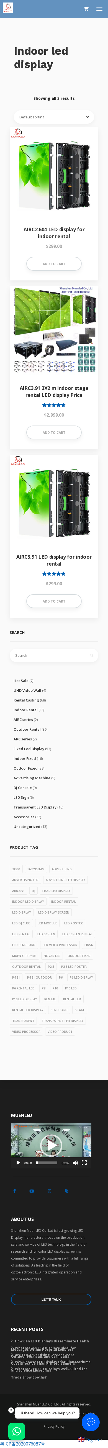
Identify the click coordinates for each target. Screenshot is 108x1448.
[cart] (86, 9)
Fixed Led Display (29, 748)
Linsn (88, 945)
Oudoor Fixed (26, 768)
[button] (51, 1145)
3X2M (16, 869)
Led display (21, 912)
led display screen (53, 912)
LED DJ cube (21, 923)
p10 (55, 988)
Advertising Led (25, 880)
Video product (60, 1031)
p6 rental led (23, 988)
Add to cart (54, 264)
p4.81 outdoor (39, 977)
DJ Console (23, 787)
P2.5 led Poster (74, 966)
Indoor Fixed (25, 758)
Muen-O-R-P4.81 (24, 956)
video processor (26, 1031)
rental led (72, 999)
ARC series (23, 739)
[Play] (18, 1163)
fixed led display (56, 891)
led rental (21, 934)
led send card (23, 945)
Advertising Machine (32, 777)
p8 (43, 988)
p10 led (71, 988)
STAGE (80, 1010)
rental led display (27, 1010)
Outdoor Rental (27, 729)
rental (50, 999)
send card (59, 1010)
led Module (47, 923)
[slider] (46, 1162)
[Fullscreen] (84, 1163)
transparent (23, 1021)
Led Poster (73, 923)
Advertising (62, 869)
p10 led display (24, 999)
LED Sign (21, 797)
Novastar (52, 956)
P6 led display (81, 977)
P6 (61, 977)
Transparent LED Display (35, 807)
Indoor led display (28, 901)
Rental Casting (26, 700)
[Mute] (75, 1163)
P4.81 (16, 977)
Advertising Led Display (65, 880)
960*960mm (36, 869)
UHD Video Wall (27, 690)
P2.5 (51, 966)
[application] (51, 1145)
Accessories (24, 816)
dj (33, 891)
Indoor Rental (26, 709)
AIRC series (23, 719)
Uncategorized (27, 826)
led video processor (60, 945)
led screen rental (77, 934)
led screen (46, 934)
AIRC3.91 (18, 891)
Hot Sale (21, 680)
